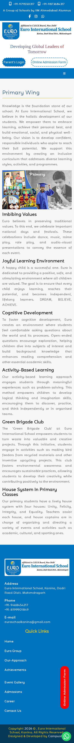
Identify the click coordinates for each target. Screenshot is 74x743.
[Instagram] (37, 17)
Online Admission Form (49, 62)
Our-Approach (16, 661)
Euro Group (13, 651)
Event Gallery (15, 682)
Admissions (13, 692)
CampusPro (57, 736)
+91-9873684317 (53, 4)
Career (10, 701)
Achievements (15, 670)
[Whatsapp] (43, 17)
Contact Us (13, 711)
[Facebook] (31, 17)
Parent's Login (14, 62)
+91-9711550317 (24, 4)
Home (9, 642)
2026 (28, 729)
